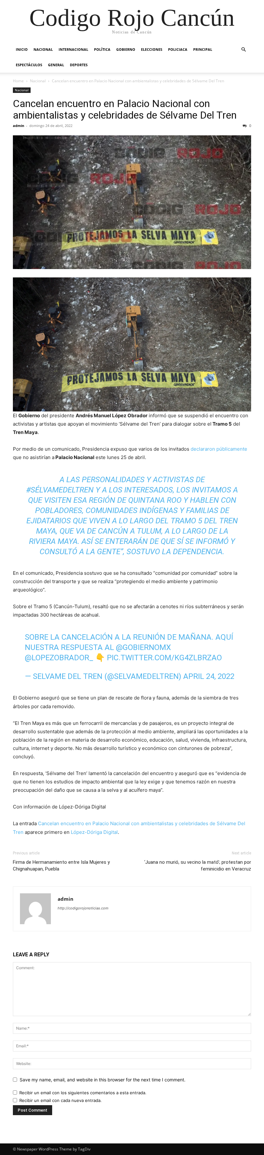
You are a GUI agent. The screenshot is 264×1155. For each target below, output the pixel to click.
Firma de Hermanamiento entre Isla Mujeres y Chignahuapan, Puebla (61, 865)
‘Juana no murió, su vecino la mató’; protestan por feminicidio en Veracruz (197, 865)
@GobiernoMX (143, 647)
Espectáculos (29, 64)
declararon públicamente (219, 449)
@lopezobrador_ (59, 657)
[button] (243, 50)
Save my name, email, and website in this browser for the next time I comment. (102, 1079)
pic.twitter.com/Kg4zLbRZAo (164, 657)
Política (102, 49)
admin (18, 125)
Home (18, 81)
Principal (202, 49)
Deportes (79, 64)
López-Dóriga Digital (94, 832)
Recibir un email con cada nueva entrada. (60, 1100)
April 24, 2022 (208, 676)
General (56, 64)
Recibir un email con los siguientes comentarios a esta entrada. (82, 1092)
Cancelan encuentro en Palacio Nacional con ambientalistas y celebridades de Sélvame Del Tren (125, 109)
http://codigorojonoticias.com (83, 908)
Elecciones (151, 49)
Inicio (22, 49)
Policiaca (177, 49)
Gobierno (125, 49)
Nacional (43, 49)
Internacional (73, 49)
